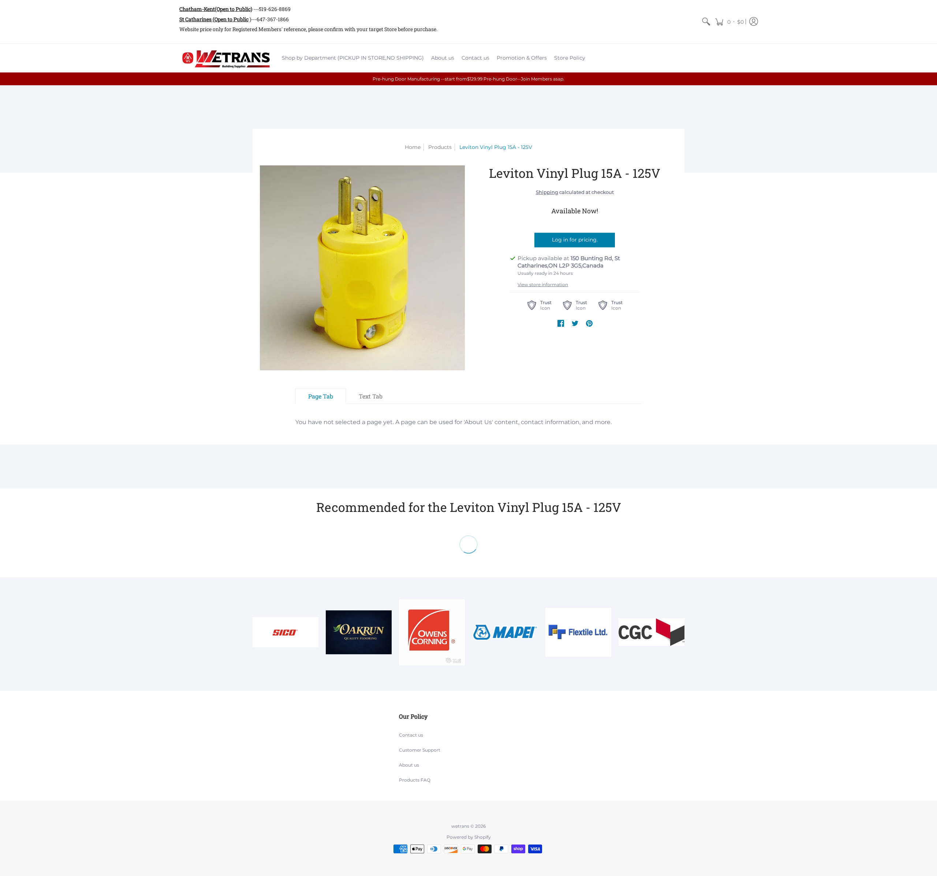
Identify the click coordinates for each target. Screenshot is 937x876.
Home (413, 147)
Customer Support (419, 750)
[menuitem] (706, 22)
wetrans (460, 826)
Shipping (547, 192)
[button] (729, 22)
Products (440, 147)
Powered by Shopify (469, 837)
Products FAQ (414, 780)
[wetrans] (225, 58)
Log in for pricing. (575, 239)
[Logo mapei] (505, 632)
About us (409, 765)
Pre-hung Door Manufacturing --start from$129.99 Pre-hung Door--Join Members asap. (468, 79)
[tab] (320, 396)
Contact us (411, 735)
